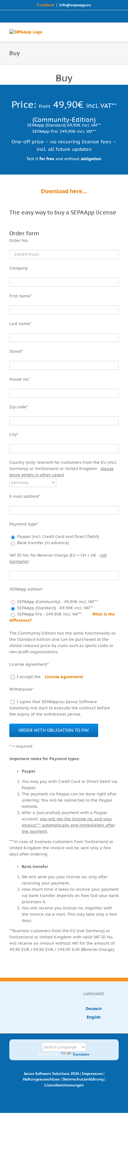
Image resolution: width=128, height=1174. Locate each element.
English (94, 1017)
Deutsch (94, 1008)
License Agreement (64, 676)
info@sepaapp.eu (75, 4)
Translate (80, 1054)
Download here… (64, 191)
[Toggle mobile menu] (116, 32)
